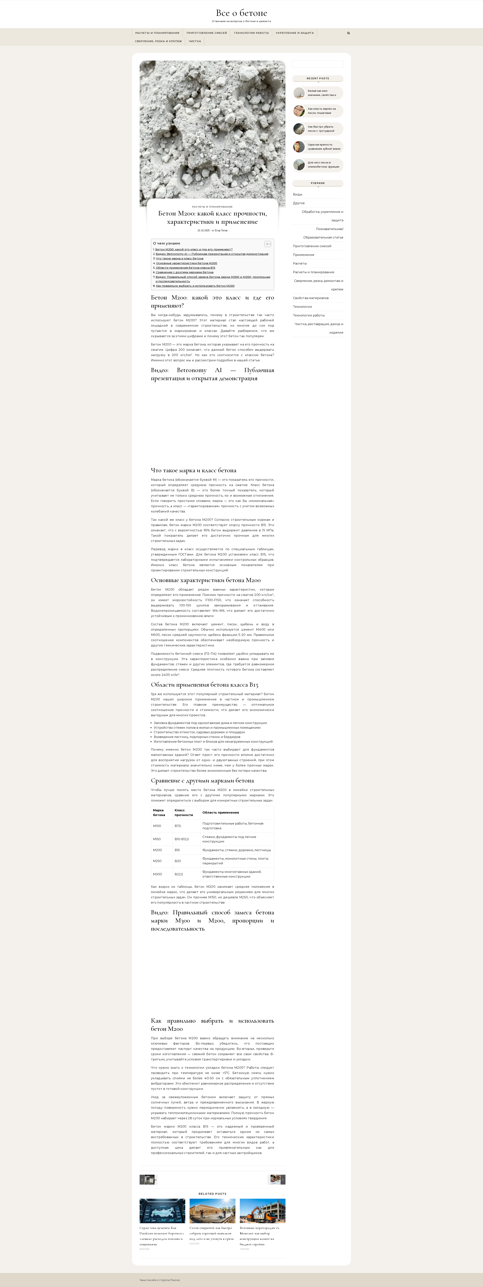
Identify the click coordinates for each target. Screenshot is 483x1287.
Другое (299, 203)
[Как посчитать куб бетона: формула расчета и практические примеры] (276, 1180)
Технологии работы (251, 32)
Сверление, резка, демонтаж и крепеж (318, 285)
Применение (303, 255)
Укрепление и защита (295, 32)
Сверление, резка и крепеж (158, 41)
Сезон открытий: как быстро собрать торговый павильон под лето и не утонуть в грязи (212, 1233)
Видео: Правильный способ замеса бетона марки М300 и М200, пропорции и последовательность (213, 279)
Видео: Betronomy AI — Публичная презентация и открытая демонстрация (212, 254)
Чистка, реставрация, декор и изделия (319, 328)
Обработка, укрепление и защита (322, 216)
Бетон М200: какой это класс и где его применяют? (194, 249)
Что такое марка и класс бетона (179, 258)
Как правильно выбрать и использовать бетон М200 (195, 286)
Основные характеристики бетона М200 (186, 263)
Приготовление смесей (207, 32)
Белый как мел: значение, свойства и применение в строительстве (322, 93)
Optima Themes (170, 1280)
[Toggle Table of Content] (266, 244)
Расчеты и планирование (157, 32)
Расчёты (300, 263)
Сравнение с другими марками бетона (184, 272)
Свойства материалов (311, 298)
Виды (297, 194)
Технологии (302, 306)
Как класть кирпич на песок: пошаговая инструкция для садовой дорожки (324, 111)
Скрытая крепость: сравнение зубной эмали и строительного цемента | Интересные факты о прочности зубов (324, 147)
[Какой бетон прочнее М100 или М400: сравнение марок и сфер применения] (148, 1180)
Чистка (195, 41)
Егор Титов (221, 230)
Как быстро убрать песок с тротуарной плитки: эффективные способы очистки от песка (322, 129)
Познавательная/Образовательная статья (323, 233)
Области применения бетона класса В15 (185, 267)
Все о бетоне (241, 12)
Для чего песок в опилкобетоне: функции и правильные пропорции (323, 164)
